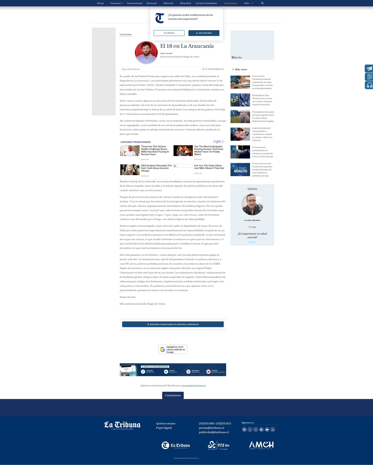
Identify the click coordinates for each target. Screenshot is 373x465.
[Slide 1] (250, 242)
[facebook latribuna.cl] (244, 429)
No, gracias (169, 33)
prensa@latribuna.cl (194, 385)
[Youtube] (215, 372)
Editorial (168, 3)
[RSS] (273, 429)
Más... (247, 3)
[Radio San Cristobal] (218, 445)
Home (100, 3)
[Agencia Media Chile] (261, 445)
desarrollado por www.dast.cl (186, 457)
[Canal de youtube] (267, 429)
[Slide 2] (252, 242)
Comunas (115, 3)
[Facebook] (151, 372)
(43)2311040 (206, 423)
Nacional (152, 3)
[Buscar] (268, 3)
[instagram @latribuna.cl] (256, 429)
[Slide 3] (254, 242)
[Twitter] (173, 372)
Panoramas (231, 3)
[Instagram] (194, 372)
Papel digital (164, 427)
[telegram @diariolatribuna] (261, 429)
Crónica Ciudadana (206, 3)
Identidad (185, 3)
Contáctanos (173, 395)
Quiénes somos (165, 423)
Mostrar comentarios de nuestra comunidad (174, 324)
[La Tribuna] (175, 445)
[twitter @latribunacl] (250, 429)
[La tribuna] (122, 426)
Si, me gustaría (204, 33)
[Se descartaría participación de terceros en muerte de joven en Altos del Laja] (241, 151)
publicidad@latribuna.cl (214, 432)
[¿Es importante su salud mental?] (252, 204)
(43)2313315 (223, 423)
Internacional (134, 3)
